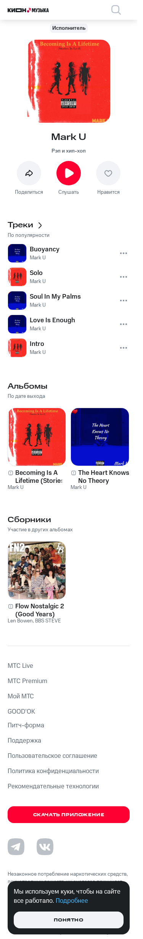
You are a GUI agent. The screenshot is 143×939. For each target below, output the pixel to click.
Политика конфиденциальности (53, 771)
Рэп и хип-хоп (68, 151)
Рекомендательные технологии (53, 786)
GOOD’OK (21, 711)
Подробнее (72, 900)
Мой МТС (21, 696)
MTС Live (20, 665)
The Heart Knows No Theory (103, 476)
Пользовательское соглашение (52, 756)
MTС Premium (27, 681)
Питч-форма (26, 725)
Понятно (68, 920)
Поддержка (24, 740)
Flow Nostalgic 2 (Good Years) (39, 610)
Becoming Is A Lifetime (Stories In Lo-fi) (43, 476)
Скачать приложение (68, 815)
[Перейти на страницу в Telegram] (16, 846)
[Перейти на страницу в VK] (45, 846)
